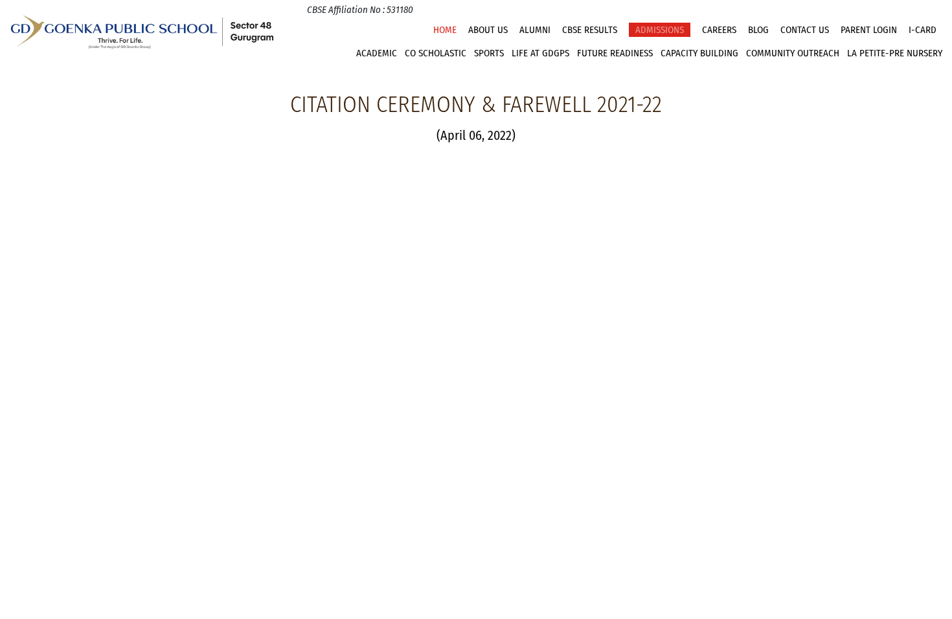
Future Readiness (615, 53)
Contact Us (804, 30)
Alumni (534, 30)
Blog (758, 30)
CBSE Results (589, 30)
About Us (488, 30)
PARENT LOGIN (869, 30)
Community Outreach (792, 53)
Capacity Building (699, 53)
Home (445, 30)
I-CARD (922, 30)
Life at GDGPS (540, 53)
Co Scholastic (435, 53)
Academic (376, 53)
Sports (489, 53)
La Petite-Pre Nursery (894, 53)
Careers (719, 30)
